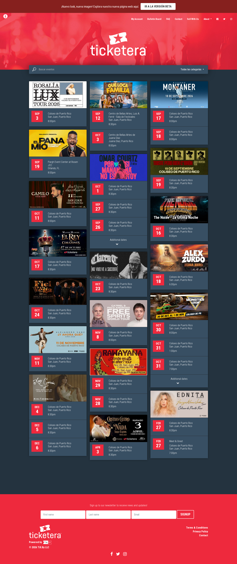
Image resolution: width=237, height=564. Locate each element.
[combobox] (118, 69)
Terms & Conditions (197, 527)
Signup (185, 514)
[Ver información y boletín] (5, 16)
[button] (192, 69)
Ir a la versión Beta (158, 6)
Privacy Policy (200, 531)
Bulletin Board (154, 19)
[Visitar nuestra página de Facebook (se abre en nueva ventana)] (217, 19)
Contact (178, 19)
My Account (137, 19)
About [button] (207, 19)
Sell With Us (193, 19)
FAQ (168, 19)
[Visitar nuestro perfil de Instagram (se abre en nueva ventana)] (231, 19)
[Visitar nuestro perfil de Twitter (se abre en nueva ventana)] (224, 19)
